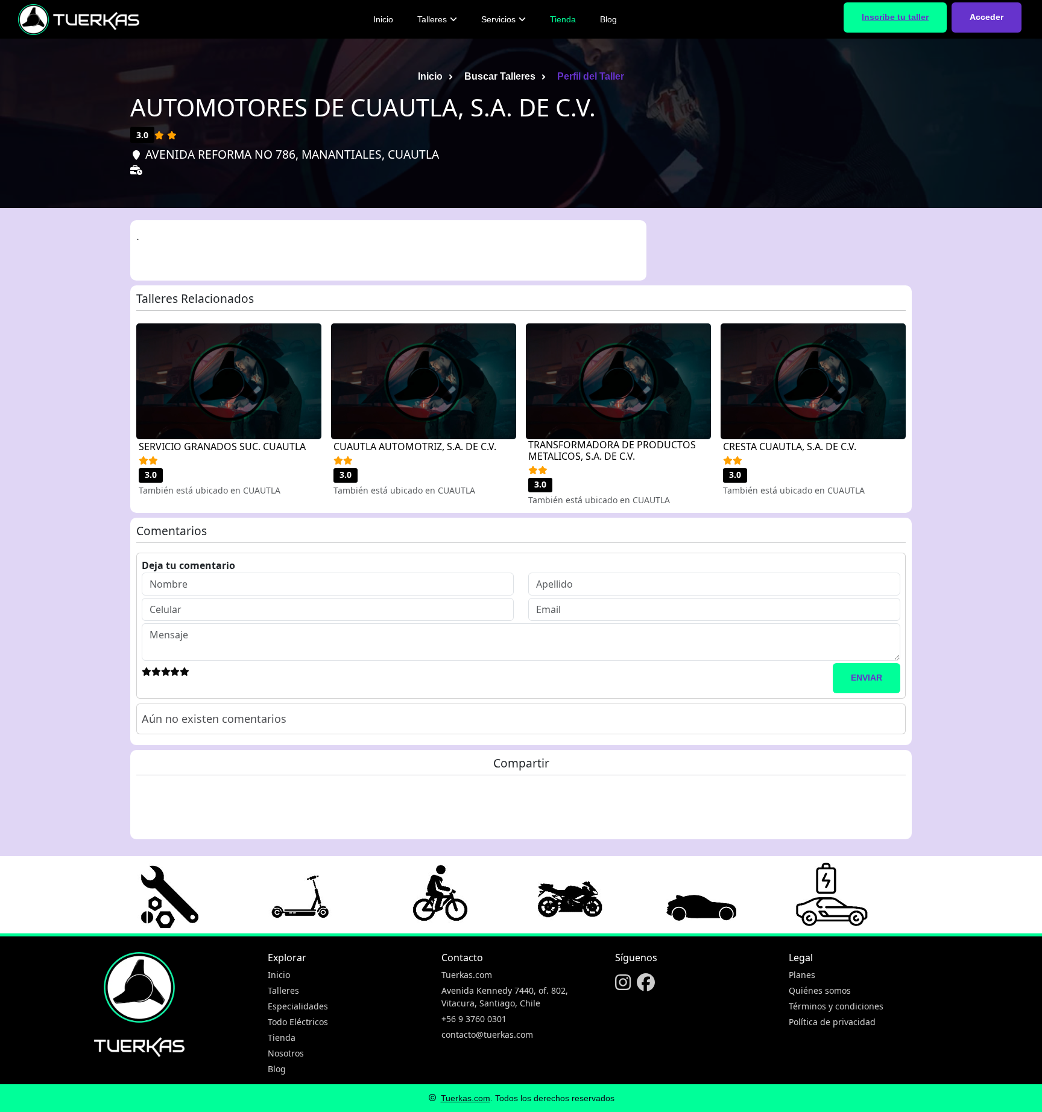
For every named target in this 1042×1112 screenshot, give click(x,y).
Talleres (432, 19)
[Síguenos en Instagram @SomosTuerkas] (623, 983)
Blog (608, 19)
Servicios (498, 19)
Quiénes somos (820, 990)
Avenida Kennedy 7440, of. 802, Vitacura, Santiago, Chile (504, 997)
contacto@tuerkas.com (487, 1034)
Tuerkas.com (466, 974)
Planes (802, 974)
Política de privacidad (832, 1022)
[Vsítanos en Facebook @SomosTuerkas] (646, 983)
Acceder (986, 17)
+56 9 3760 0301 (474, 1019)
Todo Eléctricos (298, 1022)
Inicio (383, 19)
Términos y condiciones (836, 1006)
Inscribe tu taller (895, 17)
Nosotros (286, 1053)
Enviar (866, 677)
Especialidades (298, 1006)
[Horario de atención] (138, 189)
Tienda (563, 19)
